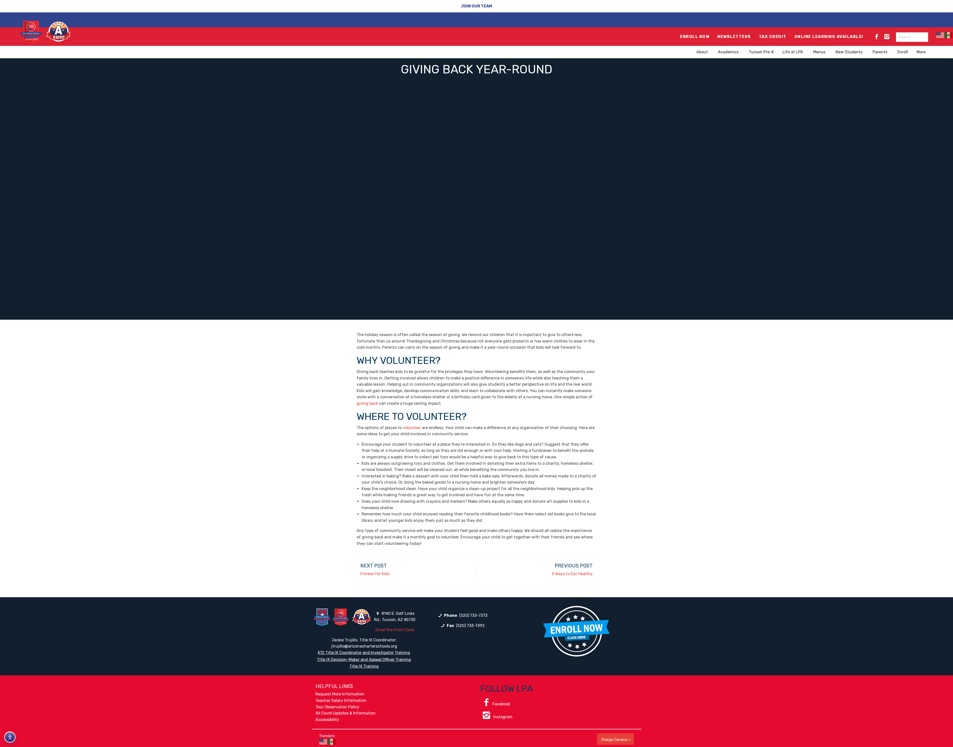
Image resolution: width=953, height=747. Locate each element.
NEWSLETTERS (734, 36)
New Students (849, 52)
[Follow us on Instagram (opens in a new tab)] (887, 36)
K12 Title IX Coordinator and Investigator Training (364, 652)
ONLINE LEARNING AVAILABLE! (828, 36)
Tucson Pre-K (761, 52)
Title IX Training (364, 666)
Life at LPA (793, 52)
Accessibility (327, 719)
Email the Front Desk (394, 629)
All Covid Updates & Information (345, 713)
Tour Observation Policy (337, 707)
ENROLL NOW (694, 36)
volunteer (412, 427)
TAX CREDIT (772, 36)
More (921, 52)
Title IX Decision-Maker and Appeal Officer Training (364, 659)
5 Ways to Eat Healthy (572, 573)
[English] (940, 35)
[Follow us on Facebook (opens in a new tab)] (876, 36)
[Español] (949, 35)
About (702, 52)
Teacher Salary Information (340, 700)
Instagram (502, 717)
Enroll (902, 52)
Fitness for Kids (374, 573)
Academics (728, 52)
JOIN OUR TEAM (476, 6)
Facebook (501, 704)
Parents (880, 52)
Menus (819, 52)
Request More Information (339, 694)
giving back (367, 403)
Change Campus (614, 740)
